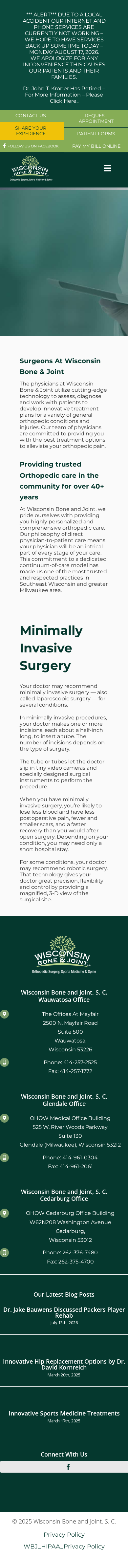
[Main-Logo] (31, 158)
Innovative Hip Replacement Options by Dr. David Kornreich (64, 1364)
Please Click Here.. (76, 98)
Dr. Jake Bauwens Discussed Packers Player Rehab (64, 1312)
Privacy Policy (64, 1534)
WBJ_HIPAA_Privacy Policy (64, 1546)
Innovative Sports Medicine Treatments (64, 1413)
